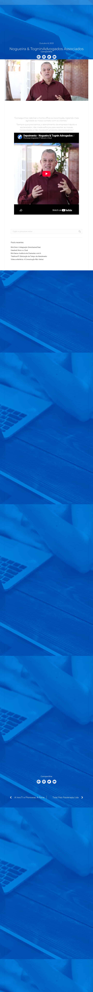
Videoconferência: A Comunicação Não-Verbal (27, 259)
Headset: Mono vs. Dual (19, 250)
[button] (39, 57)
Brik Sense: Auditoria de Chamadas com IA (26, 253)
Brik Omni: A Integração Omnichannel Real (26, 247)
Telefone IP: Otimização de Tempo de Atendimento (29, 256)
